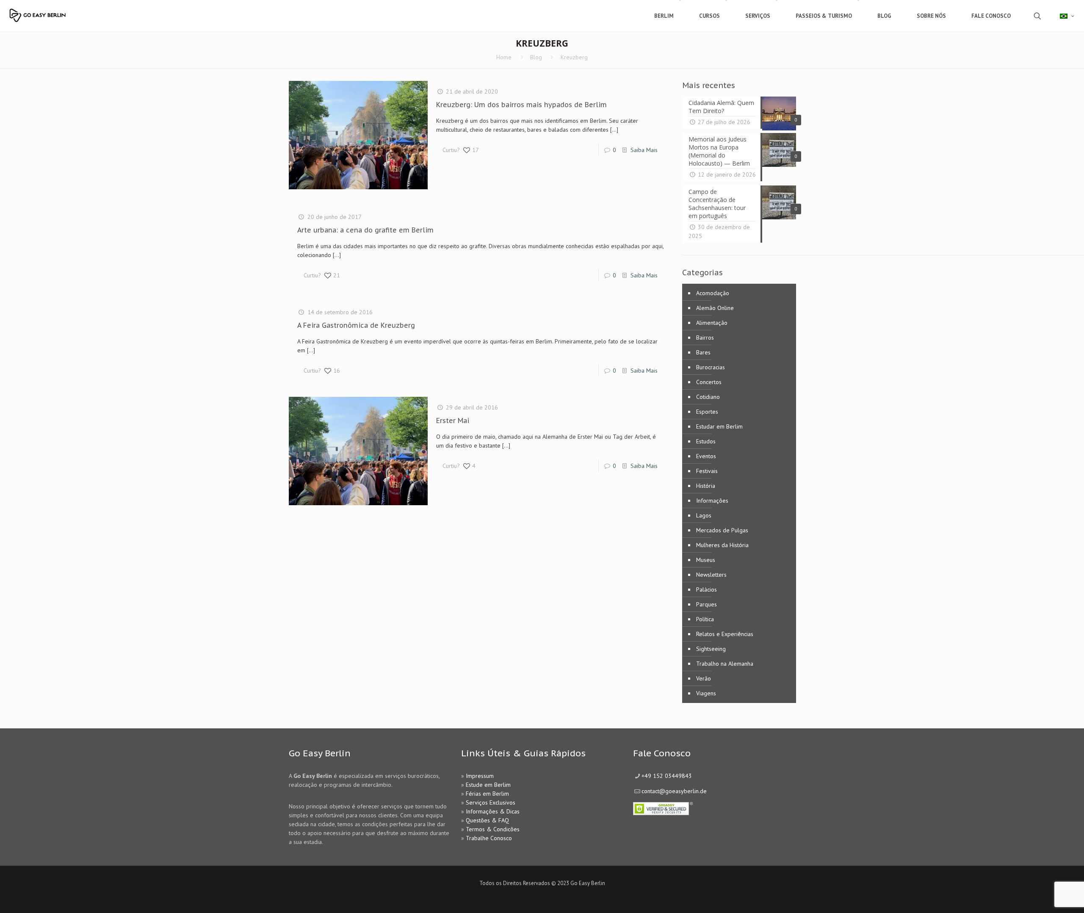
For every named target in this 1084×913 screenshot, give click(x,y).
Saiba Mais (644, 150)
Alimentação (711, 322)
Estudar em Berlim (719, 426)
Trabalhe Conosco (489, 838)
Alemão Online (715, 308)
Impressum (480, 776)
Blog (536, 57)
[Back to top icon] (1043, 896)
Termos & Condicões (493, 829)
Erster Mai (452, 420)
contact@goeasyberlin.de (674, 791)
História (705, 486)
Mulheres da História (722, 545)
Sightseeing (711, 649)
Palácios (706, 589)
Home (504, 57)
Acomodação (712, 293)
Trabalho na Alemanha (724, 663)
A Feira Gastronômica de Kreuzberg (356, 325)
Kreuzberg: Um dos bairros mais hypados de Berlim (521, 104)
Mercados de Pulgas (722, 530)
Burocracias (710, 367)
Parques (706, 604)
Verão (703, 678)
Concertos (709, 382)
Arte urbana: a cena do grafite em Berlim (365, 230)
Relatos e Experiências (724, 634)
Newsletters (711, 574)
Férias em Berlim (487, 793)
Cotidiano (708, 397)
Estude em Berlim (488, 784)
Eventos (706, 456)
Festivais (707, 471)
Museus (705, 560)
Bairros (705, 337)
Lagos (703, 515)
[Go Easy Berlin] (61, 11)
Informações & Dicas (493, 811)
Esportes (707, 411)
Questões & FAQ (487, 820)
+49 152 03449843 (667, 776)
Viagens (706, 693)
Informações (712, 500)
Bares (703, 352)
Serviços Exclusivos (490, 802)
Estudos (706, 441)
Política (705, 619)
